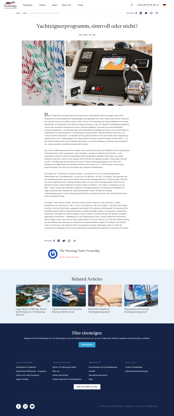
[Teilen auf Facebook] (136, 13)
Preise (80, 5)
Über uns (56, 371)
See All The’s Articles (69, 257)
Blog (25, 13)
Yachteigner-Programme (26, 367)
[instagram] (25, 406)
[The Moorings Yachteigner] (10, 5)
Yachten (42, 5)
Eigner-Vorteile (22, 379)
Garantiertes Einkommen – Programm (31, 371)
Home (18, 13)
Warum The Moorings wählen (64, 367)
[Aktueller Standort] (166, 5)
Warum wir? (66, 5)
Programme (27, 5)
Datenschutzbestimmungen (136, 371)
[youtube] (32, 406)
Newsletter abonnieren (98, 375)
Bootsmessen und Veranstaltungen (103, 367)
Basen (54, 5)
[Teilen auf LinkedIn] (141, 13)
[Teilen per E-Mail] (157, 13)
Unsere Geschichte (60, 375)
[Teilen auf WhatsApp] (151, 13)
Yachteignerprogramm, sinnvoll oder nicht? (44, 13)
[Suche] (131, 5)
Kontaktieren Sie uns (87, 387)
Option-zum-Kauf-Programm (27, 375)
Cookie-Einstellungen (134, 367)
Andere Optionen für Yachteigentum (67, 379)
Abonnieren (87, 345)
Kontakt (92, 371)
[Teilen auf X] (146, 13)
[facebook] (18, 406)
